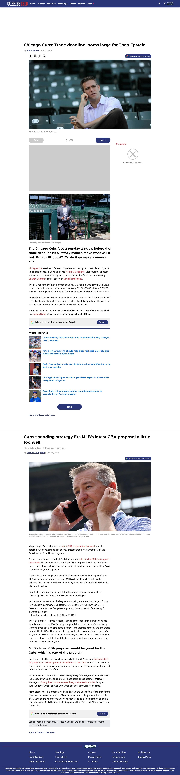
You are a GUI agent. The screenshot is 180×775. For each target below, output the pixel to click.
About (32, 752)
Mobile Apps (144, 752)
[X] (165, 3)
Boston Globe (39, 314)
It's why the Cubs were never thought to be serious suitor (67, 682)
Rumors (41, 4)
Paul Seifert (33, 50)
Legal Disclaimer (37, 761)
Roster (73, 4)
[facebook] (159, 3)
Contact (92, 752)
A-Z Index (93, 761)
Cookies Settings (120, 761)
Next (103, 140)
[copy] (44, 56)
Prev (36, 140)
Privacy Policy (95, 757)
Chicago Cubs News (46, 415)
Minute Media (15, 768)
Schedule (51, 4)
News (32, 4)
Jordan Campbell (36, 452)
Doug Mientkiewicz (73, 278)
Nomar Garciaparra (75, 271)
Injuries (81, 4)
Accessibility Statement (66, 761)
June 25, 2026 (69, 615)
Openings (59, 752)
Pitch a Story (61, 757)
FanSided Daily (36, 757)
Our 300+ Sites (119, 752)
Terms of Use (118, 757)
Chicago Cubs (35, 268)
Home (31, 415)
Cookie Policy (144, 757)
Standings (62, 4)
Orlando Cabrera (37, 278)
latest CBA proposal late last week (78, 546)
